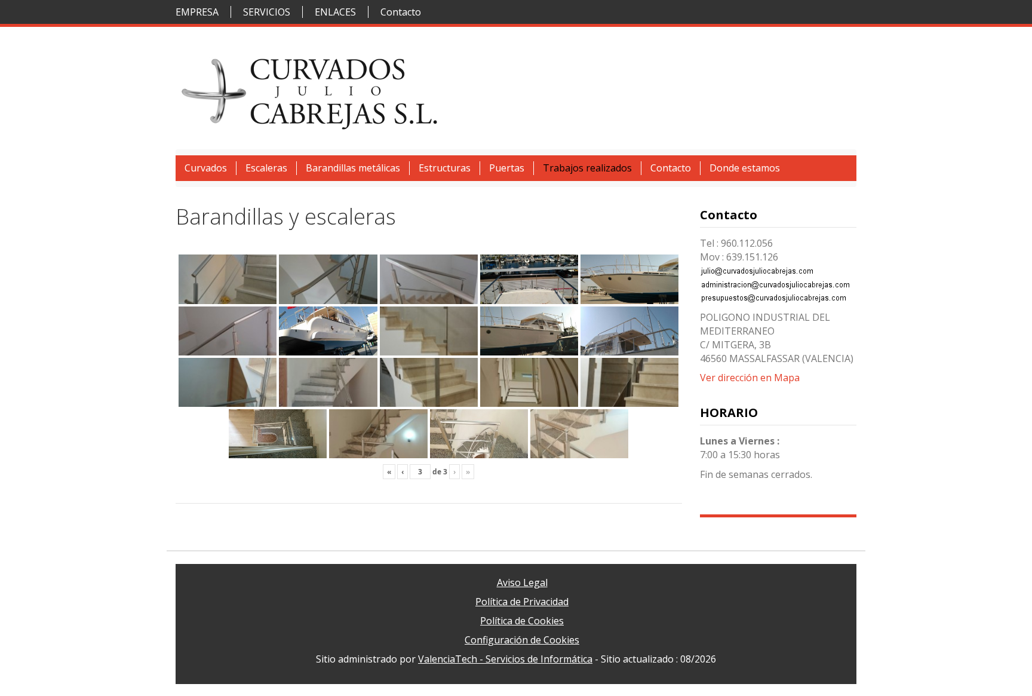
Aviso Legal (522, 582)
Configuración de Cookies (522, 639)
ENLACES (335, 12)
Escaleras (266, 167)
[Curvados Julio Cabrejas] (310, 91)
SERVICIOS (266, 12)
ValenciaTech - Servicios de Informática (505, 659)
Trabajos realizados (587, 167)
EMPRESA (197, 12)
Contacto (400, 12)
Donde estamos (745, 167)
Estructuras (445, 167)
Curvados (206, 167)
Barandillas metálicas (353, 167)
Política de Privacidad (522, 601)
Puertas (506, 167)
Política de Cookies (522, 620)
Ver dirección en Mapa (750, 377)
